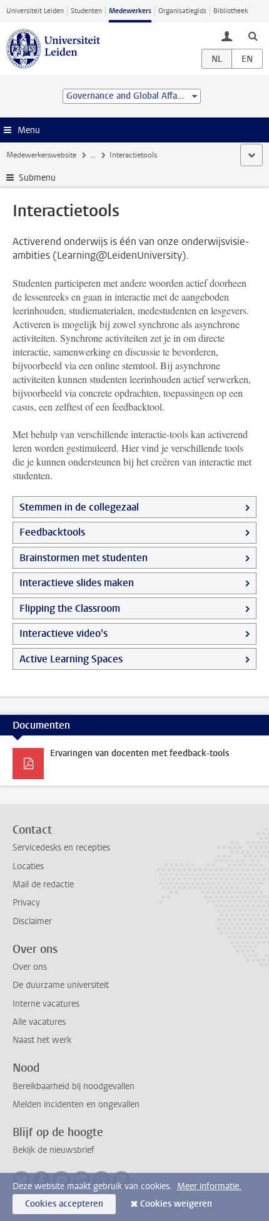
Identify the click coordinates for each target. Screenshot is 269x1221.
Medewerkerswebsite (41, 155)
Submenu (37, 178)
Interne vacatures (46, 1004)
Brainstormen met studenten (83, 557)
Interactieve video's (63, 633)
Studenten (86, 11)
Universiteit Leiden (35, 11)
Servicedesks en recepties (61, 848)
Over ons (30, 967)
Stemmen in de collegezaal (79, 507)
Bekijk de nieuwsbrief (53, 1150)
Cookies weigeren (176, 1204)
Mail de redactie (43, 884)
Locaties (28, 866)
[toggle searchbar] (253, 36)
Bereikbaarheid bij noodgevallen (73, 1086)
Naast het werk (42, 1040)
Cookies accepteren (64, 1204)
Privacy (26, 903)
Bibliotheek (230, 11)
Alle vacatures (39, 1022)
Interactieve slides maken (76, 582)
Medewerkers (130, 11)
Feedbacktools (52, 532)
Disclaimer (32, 921)
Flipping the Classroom (69, 608)
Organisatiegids (182, 11)
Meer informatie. (209, 1186)
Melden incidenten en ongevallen (76, 1104)
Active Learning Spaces (71, 658)
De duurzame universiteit (61, 985)
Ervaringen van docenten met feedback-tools (139, 753)
